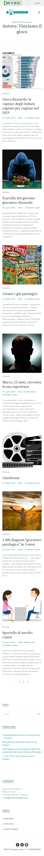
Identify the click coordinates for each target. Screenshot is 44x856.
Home (14, 22)
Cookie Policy (9, 824)
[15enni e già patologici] (22, 264)
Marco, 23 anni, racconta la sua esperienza (21, 384)
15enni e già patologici (19, 294)
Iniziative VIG (29, 642)
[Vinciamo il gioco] (17, 12)
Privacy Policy (9, 818)
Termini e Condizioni (11, 829)
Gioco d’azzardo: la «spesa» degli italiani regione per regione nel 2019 (20, 106)
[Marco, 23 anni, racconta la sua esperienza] (22, 353)
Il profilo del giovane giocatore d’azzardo (18, 200)
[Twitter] (22, 845)
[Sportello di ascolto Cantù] (22, 603)
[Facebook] (17, 845)
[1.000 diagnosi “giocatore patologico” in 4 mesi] (22, 511)
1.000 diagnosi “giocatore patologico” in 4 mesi (21, 542)
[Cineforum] (22, 449)
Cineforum (10, 478)
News (20, 118)
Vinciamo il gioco (33, 118)
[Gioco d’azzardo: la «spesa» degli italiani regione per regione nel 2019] (22, 70)
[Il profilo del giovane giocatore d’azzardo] (22, 169)
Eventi (20, 642)
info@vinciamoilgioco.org (16, 797)
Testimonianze (29, 391)
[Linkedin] (26, 845)
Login (37, 3)
